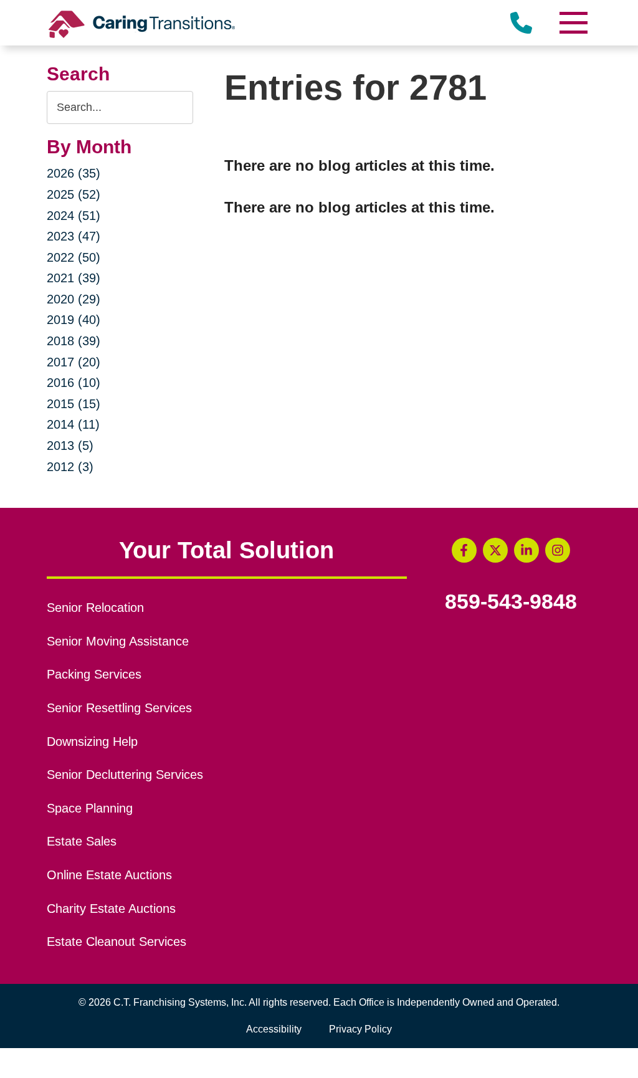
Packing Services (94, 674)
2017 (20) (73, 362)
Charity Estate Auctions (111, 908)
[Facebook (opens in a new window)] (464, 550)
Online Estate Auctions (109, 875)
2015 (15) (73, 404)
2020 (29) (73, 299)
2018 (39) (73, 341)
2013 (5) (70, 445)
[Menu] (572, 22)
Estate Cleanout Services (116, 941)
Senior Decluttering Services (125, 774)
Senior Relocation (95, 607)
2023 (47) (73, 236)
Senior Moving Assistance (118, 641)
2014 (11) (73, 424)
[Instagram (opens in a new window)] (557, 550)
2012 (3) (70, 467)
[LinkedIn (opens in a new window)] (526, 550)
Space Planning (90, 808)
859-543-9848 (511, 602)
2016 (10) (73, 382)
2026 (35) (73, 173)
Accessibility (274, 1029)
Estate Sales (82, 841)
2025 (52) (73, 194)
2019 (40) (73, 320)
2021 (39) (73, 278)
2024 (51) (73, 215)
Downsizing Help (92, 741)
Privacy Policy (360, 1029)
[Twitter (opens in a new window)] (495, 550)
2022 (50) (73, 257)
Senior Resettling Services (119, 708)
